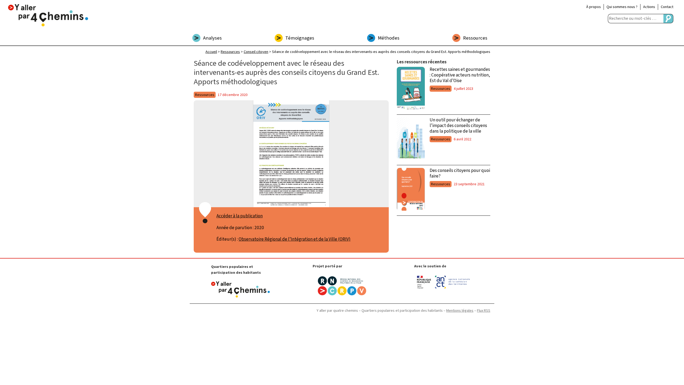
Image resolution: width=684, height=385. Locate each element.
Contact (667, 7)
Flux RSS (483, 310)
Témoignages (299, 37)
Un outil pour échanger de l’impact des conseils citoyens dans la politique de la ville (458, 125)
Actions (649, 7)
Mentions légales (459, 310)
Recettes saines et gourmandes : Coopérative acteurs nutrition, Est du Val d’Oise (460, 75)
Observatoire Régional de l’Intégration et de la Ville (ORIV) (295, 239)
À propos (593, 7)
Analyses (212, 37)
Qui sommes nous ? (622, 7)
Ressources (475, 37)
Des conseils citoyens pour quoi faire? (460, 173)
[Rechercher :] (635, 18)
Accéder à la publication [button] (239, 216)
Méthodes (388, 37)
